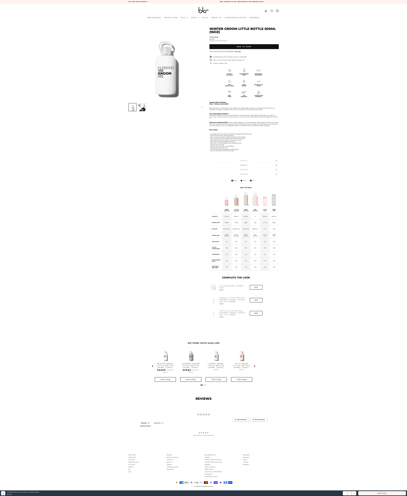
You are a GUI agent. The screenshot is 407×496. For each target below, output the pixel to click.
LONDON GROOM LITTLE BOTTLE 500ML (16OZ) (191, 365)
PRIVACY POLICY (209, 469)
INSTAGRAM (246, 455)
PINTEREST (246, 464)
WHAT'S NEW (132, 455)
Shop (194, 18)
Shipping (211, 40)
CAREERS (169, 464)
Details (244, 160)
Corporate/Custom (235, 18)
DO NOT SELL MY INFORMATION (213, 471)
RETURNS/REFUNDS (210, 455)
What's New (171, 18)
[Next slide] (254, 366)
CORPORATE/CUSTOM (172, 467)
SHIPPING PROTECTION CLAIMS (213, 462)
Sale (183, 18)
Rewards (255, 18)
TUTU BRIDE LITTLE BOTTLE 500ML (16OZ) (241, 365)
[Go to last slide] (153, 366)
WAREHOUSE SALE (133, 462)
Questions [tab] (157, 423)
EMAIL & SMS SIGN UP (173, 457)
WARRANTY (208, 464)
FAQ (129, 469)
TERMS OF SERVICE (210, 467)
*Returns (244, 174)
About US (216, 18)
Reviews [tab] (144, 423)
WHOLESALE (170, 469)
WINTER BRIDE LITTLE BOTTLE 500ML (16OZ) (165, 365)
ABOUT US (169, 462)
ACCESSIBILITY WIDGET (211, 476)
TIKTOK (245, 459)
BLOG (129, 471)
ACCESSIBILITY (209, 474)
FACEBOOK (246, 457)
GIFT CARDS (131, 464)
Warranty (244, 165)
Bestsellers (154, 18)
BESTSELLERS (132, 457)
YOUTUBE (245, 462)
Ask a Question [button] (242, 419)
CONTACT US (170, 459)
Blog (205, 18)
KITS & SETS (131, 459)
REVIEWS (130, 467)
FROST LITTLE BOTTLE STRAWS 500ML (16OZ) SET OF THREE (232, 300)
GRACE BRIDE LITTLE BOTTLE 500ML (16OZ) (216, 365)
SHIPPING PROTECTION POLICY (213, 459)
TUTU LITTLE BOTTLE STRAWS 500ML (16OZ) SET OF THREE (232, 313)
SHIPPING (207, 457)
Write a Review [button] (260, 419)
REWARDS (169, 455)
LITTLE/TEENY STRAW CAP (232, 287)
